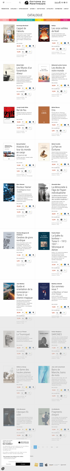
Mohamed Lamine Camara (59, 65)
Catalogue (13, 8)
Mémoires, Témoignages (25, 20)
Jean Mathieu (20, 284)
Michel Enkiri (20, 65)
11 (47, 447)
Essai (12, 20)
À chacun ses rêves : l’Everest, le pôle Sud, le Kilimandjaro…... (25, 159)
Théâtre (65, 20)
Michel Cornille (56, 144)
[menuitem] (5, 8)
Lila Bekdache (56, 409)
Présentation (5, 8)
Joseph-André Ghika (22, 107)
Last (57, 447)
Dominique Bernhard (22, 25)
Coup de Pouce (41, 8)
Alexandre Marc (56, 184)
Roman (4, 20)
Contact (66, 8)
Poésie (39, 20)
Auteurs (32, 8)
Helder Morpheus (56, 331)
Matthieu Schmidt (57, 284)
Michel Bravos (56, 107)
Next (52, 447)
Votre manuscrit (23, 8)
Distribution (58, 8)
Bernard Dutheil (21, 144)
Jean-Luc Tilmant (22, 331)
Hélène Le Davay (21, 367)
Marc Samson (20, 184)
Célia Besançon (21, 409)
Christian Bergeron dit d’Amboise (23, 234)
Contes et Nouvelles (52, 20)
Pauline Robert (56, 233)
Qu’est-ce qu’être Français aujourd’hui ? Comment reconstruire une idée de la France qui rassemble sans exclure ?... (59, 299)
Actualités (50, 8)
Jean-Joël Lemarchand (58, 367)
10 (42, 447)
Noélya (54, 25)
